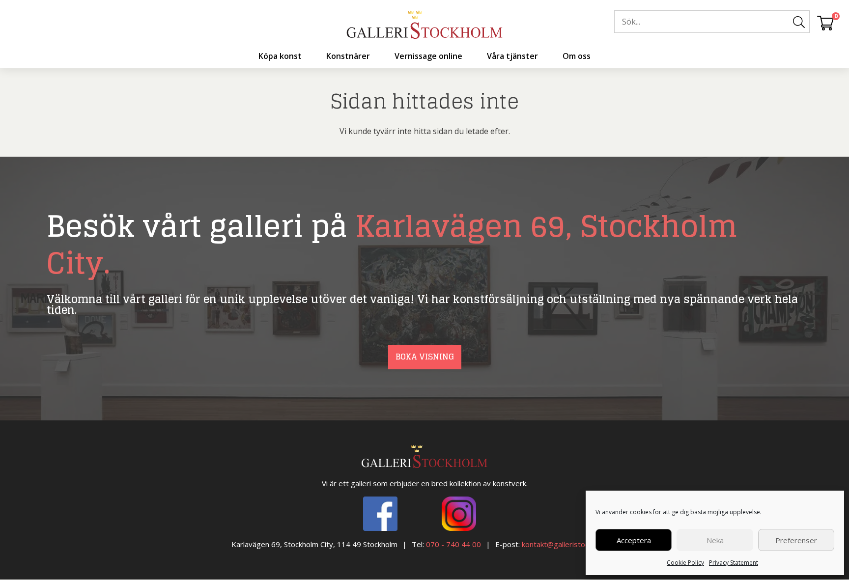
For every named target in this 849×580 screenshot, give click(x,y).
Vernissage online (428, 56)
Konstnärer (348, 56)
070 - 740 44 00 (453, 544)
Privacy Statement (733, 562)
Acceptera (634, 540)
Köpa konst (280, 56)
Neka (715, 540)
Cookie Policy (685, 562)
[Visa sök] (799, 22)
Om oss (577, 56)
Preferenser (796, 540)
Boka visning (425, 356)
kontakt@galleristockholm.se (570, 544)
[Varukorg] (825, 22)
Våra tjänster (512, 56)
